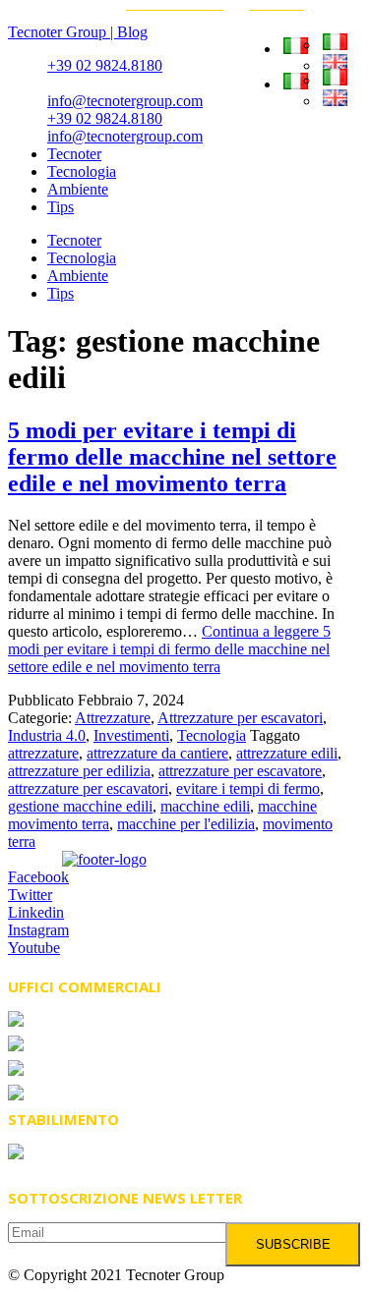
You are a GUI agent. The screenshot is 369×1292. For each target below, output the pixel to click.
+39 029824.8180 (104, 1045)
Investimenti (131, 735)
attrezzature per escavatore (240, 770)
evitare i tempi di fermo (248, 788)
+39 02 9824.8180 (104, 65)
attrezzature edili (287, 753)
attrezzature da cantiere (157, 753)
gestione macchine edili (80, 806)
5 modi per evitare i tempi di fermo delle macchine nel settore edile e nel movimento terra (172, 457)
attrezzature (43, 753)
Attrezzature (113, 717)
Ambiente (77, 189)
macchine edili (205, 806)
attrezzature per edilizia (79, 770)
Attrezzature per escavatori (240, 717)
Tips (60, 206)
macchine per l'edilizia (186, 823)
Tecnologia (81, 171)
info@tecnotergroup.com (125, 100)
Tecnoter (74, 153)
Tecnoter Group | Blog (78, 32)
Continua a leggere (169, 649)
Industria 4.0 (47, 735)
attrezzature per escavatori (88, 788)
